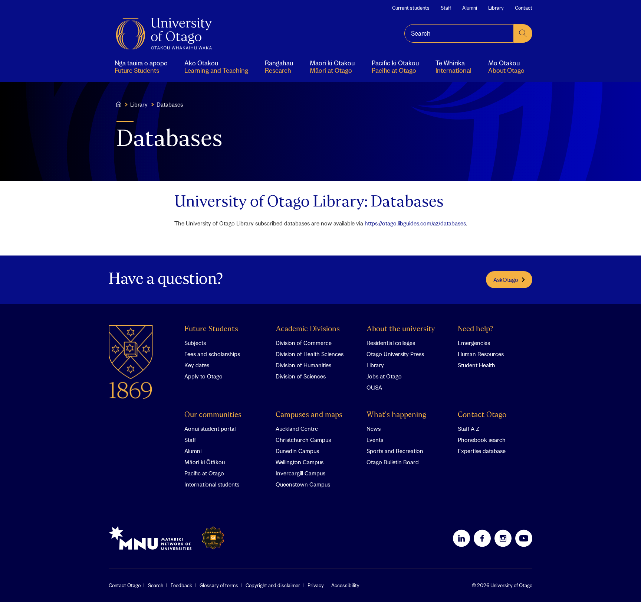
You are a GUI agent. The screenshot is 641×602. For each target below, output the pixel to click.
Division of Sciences (301, 376)
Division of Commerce (304, 343)
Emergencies (474, 343)
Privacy (316, 585)
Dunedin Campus (297, 451)
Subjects (195, 343)
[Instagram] (503, 538)
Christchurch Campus (303, 440)
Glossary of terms (219, 585)
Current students (411, 7)
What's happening (396, 415)
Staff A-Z (468, 429)
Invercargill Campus (300, 473)
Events (374, 440)
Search (155, 585)
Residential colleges (390, 343)
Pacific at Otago (204, 473)
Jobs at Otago (384, 376)
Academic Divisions (308, 329)
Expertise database (482, 451)
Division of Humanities (303, 365)
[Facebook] (482, 538)
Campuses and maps (309, 415)
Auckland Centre (297, 429)
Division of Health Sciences (309, 354)
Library (496, 7)
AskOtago (505, 280)
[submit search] (523, 33)
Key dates (196, 365)
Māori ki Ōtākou (204, 462)
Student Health (476, 365)
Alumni (469, 7)
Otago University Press (395, 354)
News (373, 429)
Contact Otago (482, 415)
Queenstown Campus (303, 484)
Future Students (211, 329)
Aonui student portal (210, 429)
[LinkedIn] (461, 538)
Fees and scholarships (212, 354)
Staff (446, 7)
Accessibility (345, 585)
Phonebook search (482, 440)
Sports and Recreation (394, 451)
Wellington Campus (299, 462)
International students (211, 484)
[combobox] (459, 33)
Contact (523, 7)
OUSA (374, 387)
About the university (400, 329)
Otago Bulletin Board (392, 462)
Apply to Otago (203, 376)
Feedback (181, 585)
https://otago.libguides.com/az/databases (415, 223)
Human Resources (481, 354)
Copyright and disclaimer (273, 585)
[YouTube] (523, 538)
